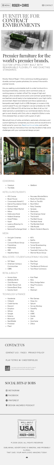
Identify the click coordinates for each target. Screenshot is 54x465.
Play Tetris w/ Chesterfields (22, 360)
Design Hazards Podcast (21, 405)
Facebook (13, 395)
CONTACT (48, 5)
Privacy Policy (36, 353)
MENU (7, 5)
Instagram (13, 390)
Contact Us (12, 353)
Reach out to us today (30, 125)
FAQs (23, 353)
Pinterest (13, 400)
